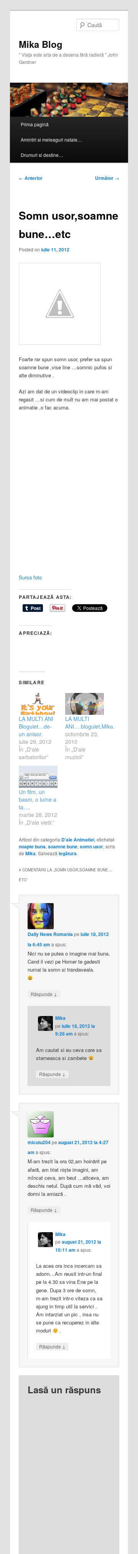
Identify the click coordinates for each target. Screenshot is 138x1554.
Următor (107, 177)
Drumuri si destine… (42, 155)
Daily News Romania (50, 934)
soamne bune (62, 846)
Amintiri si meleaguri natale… (51, 139)
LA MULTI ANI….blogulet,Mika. (90, 722)
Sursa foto (31, 577)
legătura (68, 853)
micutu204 (39, 1142)
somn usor (91, 846)
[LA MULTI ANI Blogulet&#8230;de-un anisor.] (38, 704)
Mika (30, 853)
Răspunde (44, 993)
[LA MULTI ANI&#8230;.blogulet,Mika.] (84, 704)
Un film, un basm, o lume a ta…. (37, 799)
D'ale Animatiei (77, 839)
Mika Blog (40, 44)
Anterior (31, 177)
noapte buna (32, 846)
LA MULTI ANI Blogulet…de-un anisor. (36, 726)
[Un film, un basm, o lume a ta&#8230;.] (38, 777)
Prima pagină (35, 124)
